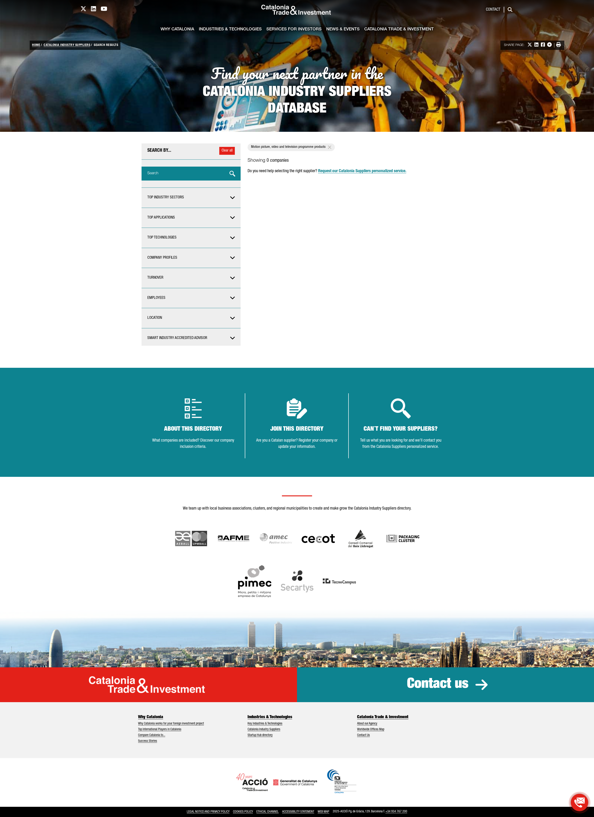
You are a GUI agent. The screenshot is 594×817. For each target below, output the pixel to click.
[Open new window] (360, 538)
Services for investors (294, 29)
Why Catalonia (177, 29)
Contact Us (363, 735)
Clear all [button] (227, 151)
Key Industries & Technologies (265, 723)
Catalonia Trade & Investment (399, 29)
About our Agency (367, 723)
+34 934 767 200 (396, 811)
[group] (191, 198)
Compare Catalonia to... (151, 735)
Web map (323, 812)
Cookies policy (243, 812)
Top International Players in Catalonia (159, 729)
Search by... (159, 151)
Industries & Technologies (230, 29)
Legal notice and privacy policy (208, 812)
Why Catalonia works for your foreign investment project (171, 723)
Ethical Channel (267, 812)
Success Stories (147, 741)
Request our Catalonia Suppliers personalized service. (362, 171)
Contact (493, 10)
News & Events (343, 29)
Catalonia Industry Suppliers (67, 45)
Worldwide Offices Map (370, 729)
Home (36, 45)
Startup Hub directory (260, 735)
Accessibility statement (298, 812)
